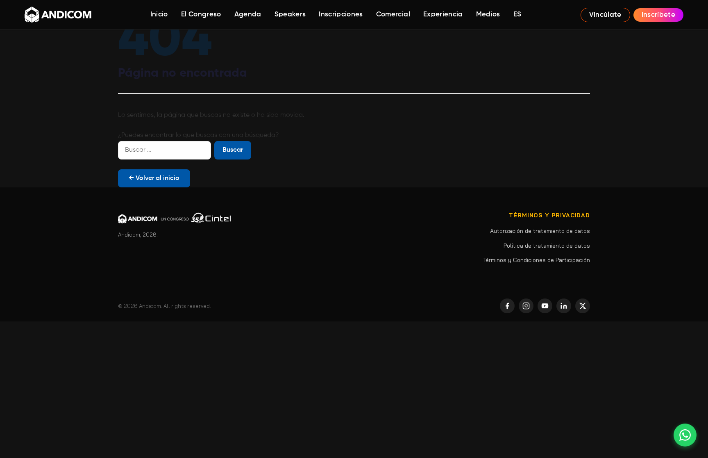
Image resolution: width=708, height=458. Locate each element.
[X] (582, 305)
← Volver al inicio (154, 178)
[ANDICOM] (58, 15)
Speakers (290, 14)
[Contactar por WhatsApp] (685, 435)
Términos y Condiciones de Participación (536, 260)
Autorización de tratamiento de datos (540, 231)
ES (517, 14)
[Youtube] (545, 305)
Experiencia (443, 14)
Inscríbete (658, 14)
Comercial (393, 14)
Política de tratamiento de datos (547, 245)
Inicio (159, 14)
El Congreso (201, 14)
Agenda (247, 14)
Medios (488, 14)
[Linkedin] (563, 305)
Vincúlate (605, 14)
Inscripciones (341, 14)
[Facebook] (507, 305)
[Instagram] (526, 305)
